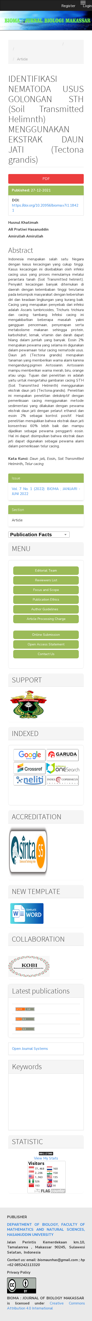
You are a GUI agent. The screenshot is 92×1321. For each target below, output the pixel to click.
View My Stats (46, 1158)
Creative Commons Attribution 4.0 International (46, 1306)
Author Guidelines (46, 609)
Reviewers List (46, 580)
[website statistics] (46, 1153)
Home (17, 44)
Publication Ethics (46, 599)
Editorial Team (46, 570)
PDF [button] (46, 178)
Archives (73, 44)
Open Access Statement (46, 644)
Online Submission (46, 634)
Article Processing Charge (46, 619)
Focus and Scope (46, 590)
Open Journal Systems (30, 1048)
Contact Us (46, 654)
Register (68, 6)
